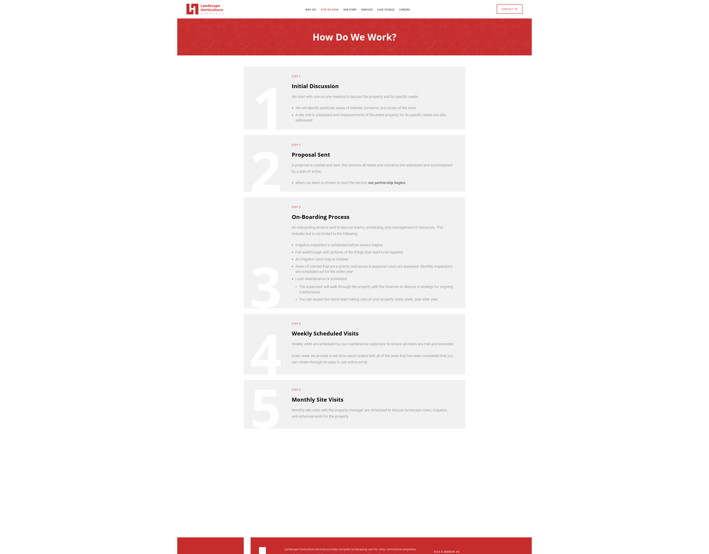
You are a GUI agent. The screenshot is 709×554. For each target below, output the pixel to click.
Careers (404, 9)
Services (367, 9)
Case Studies (386, 9)
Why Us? (311, 9)
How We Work (330, 9)
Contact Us (510, 9)
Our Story (350, 9)
